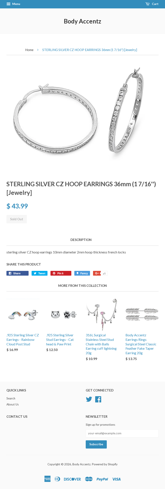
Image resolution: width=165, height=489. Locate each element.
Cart (155, 4)
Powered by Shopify (105, 464)
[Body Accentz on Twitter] (89, 399)
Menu (16, 4)
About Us (12, 404)
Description (81, 240)
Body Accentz (82, 21)
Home (29, 50)
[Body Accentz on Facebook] (98, 399)
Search (10, 398)
